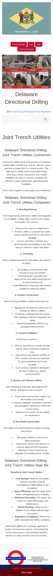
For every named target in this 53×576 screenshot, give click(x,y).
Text (39, 44)
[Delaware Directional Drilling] (26, 558)
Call (31, 44)
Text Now (26, 572)
